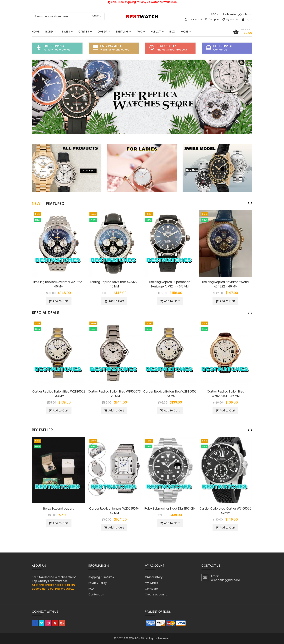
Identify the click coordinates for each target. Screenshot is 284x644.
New (36, 203)
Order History (153, 577)
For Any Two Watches (57, 49)
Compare (214, 19)
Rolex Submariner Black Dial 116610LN (170, 508)
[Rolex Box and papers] (58, 470)
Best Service (222, 46)
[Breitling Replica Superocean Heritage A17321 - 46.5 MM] (169, 243)
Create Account (156, 594)
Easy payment (110, 46)
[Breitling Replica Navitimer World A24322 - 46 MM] (225, 243)
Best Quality (166, 46)
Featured (55, 203)
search (96, 16)
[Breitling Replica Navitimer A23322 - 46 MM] (58, 243)
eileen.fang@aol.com (236, 14)
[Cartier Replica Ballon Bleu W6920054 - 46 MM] (225, 353)
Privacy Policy (97, 583)
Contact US (220, 49)
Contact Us (96, 594)
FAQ (91, 589)
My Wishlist (232, 19)
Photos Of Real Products (172, 49)
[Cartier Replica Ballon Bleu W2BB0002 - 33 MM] (58, 353)
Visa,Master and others (114, 49)
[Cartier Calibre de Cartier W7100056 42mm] (225, 470)
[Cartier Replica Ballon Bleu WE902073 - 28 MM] (114, 353)
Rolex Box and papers (58, 508)
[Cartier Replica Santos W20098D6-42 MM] (114, 470)
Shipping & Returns (101, 577)
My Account (195, 19)
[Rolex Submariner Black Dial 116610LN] (169, 470)
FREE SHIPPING (54, 46)
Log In (249, 19)
